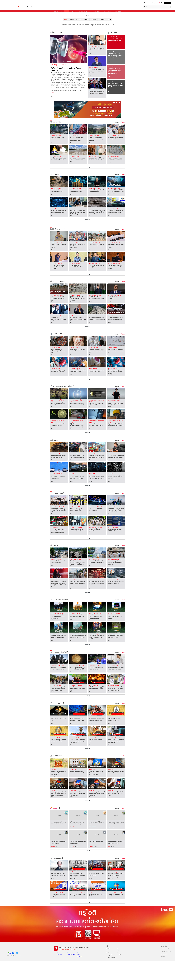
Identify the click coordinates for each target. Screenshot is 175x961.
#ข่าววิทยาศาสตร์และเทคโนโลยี (57, 400)
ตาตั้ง (27, 7)
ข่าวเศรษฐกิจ (93, 19)
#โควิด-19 (53, 347)
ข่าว (67, 11)
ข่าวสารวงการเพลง (82, 11)
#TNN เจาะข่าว (92, 46)
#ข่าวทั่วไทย (91, 68)
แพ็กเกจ (118, 953)
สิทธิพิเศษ (13, 7)
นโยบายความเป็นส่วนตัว (166, 951)
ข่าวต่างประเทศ (102, 19)
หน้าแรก (66, 19)
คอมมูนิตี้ (119, 955)
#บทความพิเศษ (92, 685)
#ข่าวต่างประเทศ (92, 90)
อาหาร (91, 11)
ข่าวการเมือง (85, 19)
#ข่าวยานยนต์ (53, 454)
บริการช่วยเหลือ (164, 954)
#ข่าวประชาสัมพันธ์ (54, 507)
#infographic (53, 872)
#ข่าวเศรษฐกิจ (54, 65)
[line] (9, 953)
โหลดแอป (146, 2)
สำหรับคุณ (56, 11)
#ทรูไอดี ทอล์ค (53, 769)
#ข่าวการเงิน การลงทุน (55, 613)
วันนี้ (5, 7)
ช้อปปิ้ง (107, 953)
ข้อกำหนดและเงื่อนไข (165, 949)
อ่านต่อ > (53, 92)
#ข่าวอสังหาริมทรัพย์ (55, 666)
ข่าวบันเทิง (72, 11)
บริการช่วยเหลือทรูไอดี (111, 957)
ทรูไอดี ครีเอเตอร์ (117, 11)
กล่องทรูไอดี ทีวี (154, 2)
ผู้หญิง (103, 11)
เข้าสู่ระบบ (167, 3)
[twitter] (17, 953)
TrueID (8, 3)
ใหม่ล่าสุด (123, 122)
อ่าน (19, 7)
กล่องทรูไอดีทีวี (109, 955)
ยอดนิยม (117, 122)
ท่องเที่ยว (97, 11)
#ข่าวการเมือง (53, 243)
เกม (23, 7)
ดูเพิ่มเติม (87, 167)
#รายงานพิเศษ (92, 717)
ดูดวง (109, 11)
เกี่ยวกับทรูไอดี (164, 946)
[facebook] (13, 953)
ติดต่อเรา (163, 956)
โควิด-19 (72, 19)
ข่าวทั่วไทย (78, 19)
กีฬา (62, 11)
